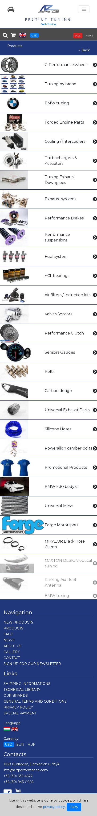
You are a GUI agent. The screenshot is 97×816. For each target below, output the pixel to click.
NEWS (89, 35)
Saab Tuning (48, 24)
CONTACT (12, 658)
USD (34, 35)
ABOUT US (12, 646)
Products (14, 46)
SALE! (77, 35)
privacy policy (54, 807)
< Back (84, 50)
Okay (74, 807)
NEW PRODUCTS (18, 622)
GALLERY (12, 652)
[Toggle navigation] (83, 9)
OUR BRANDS (16, 695)
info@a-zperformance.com (26, 770)
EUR (20, 744)
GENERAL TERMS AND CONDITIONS (35, 701)
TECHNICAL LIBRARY (22, 689)
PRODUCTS (13, 628)
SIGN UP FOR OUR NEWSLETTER (32, 664)
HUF (31, 744)
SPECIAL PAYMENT (20, 713)
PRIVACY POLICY (18, 707)
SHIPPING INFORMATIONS (27, 684)
